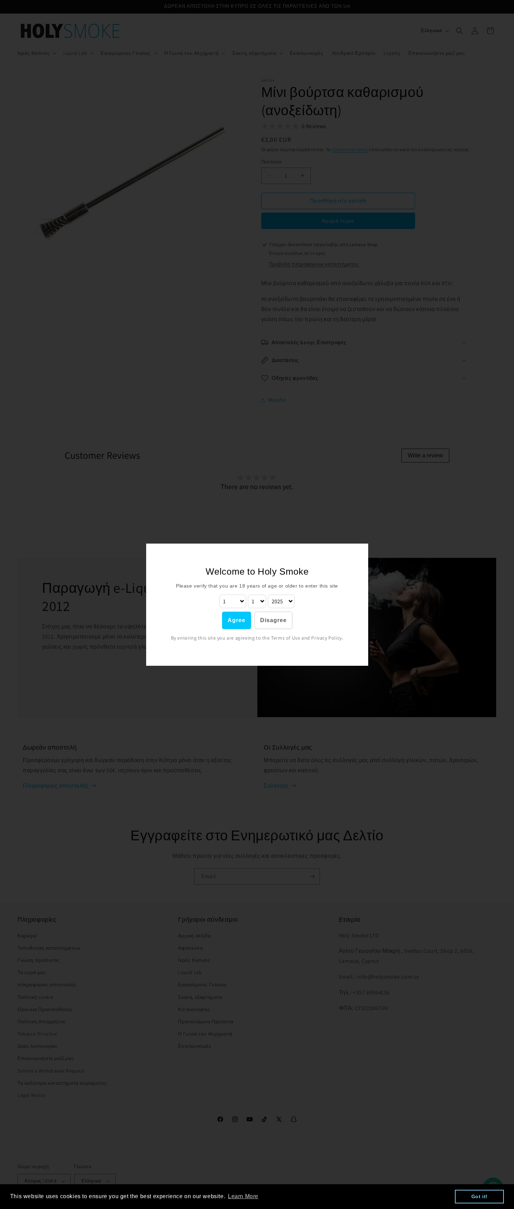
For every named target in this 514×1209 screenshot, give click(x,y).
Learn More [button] (243, 1196)
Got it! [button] (479, 1196)
